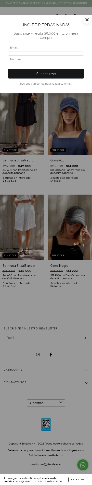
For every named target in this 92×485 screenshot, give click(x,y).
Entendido (78, 479)
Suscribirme (46, 74)
